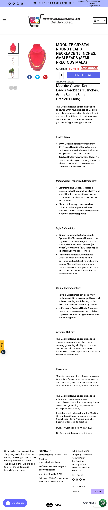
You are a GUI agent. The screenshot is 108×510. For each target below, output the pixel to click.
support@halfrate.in (92, 6)
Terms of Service (81, 467)
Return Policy (78, 457)
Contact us (78, 460)
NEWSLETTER (78, 486)
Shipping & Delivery (82, 454)
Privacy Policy (79, 464)
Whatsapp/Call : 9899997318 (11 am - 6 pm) (89, 2)
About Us (77, 470)
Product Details (65, 81)
